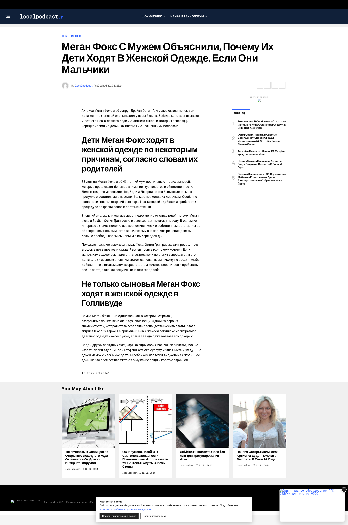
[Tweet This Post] (267, 85)
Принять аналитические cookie (119, 516)
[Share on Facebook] (260, 85)
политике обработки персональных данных (125, 509)
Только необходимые (154, 516)
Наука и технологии (187, 16)
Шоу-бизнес (152, 16)
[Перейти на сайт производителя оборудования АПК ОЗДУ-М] (312, 505)
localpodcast (84, 85)
